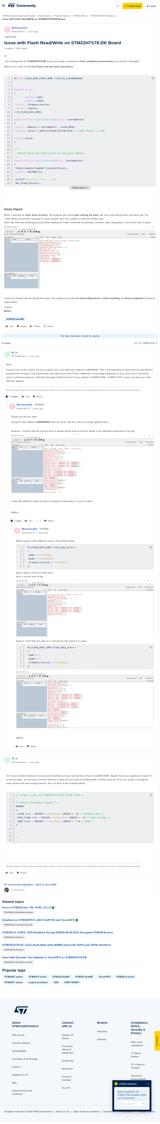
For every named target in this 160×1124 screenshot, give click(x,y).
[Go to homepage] (28, 1013)
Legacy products (38, 982)
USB (56, 982)
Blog (14, 1082)
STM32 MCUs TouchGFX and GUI (18, 925)
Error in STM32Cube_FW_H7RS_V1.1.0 (26, 907)
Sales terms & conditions (86, 1111)
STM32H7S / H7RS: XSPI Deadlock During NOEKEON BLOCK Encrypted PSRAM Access (57, 932)
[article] (80, 375)
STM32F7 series (14, 982)
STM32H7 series (14, 976)
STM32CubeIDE (15, 319)
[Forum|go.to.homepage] (22, 5)
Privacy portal (126, 1111)
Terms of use (63, 1111)
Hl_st (15, 352)
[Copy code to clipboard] (152, 78)
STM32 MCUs (80, 15)
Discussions (44, 15)
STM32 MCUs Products (103, 15)
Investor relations (21, 1043)
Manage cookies (146, 1111)
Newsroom (67, 1068)
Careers (16, 1067)
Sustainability (19, 1051)
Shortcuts (102, 1031)
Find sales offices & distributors (68, 1049)
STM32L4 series (125, 976)
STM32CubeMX (60, 976)
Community (68, 1060)
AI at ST (66, 1088)
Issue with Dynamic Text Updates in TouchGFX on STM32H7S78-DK (44, 957)
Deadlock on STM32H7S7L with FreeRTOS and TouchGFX (38, 920)
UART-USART (71, 982)
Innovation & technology (25, 1059)
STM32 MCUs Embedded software (18, 912)
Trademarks (109, 1111)
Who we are (18, 1035)
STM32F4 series (38, 976)
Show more (79, 187)
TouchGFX (105, 976)
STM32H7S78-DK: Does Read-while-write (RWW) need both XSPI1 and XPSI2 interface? (56, 945)
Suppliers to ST (20, 1074)
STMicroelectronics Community (18, 15)
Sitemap (101, 1039)
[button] (3, 6)
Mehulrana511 (20, 27)
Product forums (62, 15)
